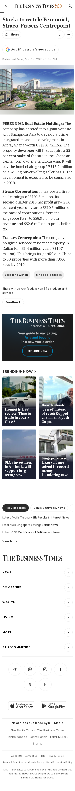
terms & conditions (14, 762)
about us (16, 755)
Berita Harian (38, 737)
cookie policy (36, 762)
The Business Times (51, 730)
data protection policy (59, 762)
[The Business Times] (33, 6)
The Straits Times (22, 730)
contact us (31, 755)
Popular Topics (16, 508)
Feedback (13, 302)
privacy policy (56, 755)
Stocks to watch (16, 275)
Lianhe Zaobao (17, 737)
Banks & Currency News (49, 508)
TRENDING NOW (17, 371)
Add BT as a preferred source (33, 49)
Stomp (37, 744)
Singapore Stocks (49, 275)
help (43, 755)
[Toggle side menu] (5, 6)
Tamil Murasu (59, 737)
